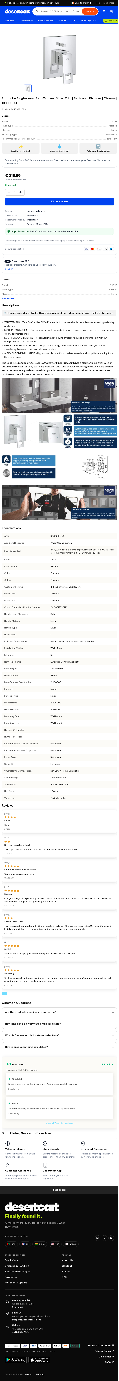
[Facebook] (111, 1238)
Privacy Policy (104, 1351)
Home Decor (26, 20)
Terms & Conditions (101, 1345)
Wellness (9, 20)
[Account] (104, 11)
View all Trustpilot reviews (59, 1123)
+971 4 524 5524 (20, 1332)
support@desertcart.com (26, 1319)
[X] (104, 1238)
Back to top (59, 1189)
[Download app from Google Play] (16, 1360)
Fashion (62, 20)
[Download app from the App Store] (39, 1360)
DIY (73, 20)
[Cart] (111, 11)
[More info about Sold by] (44, 211)
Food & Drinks (45, 20)
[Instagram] (97, 1238)
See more (8, 298)
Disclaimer (106, 1356)
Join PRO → (10, 269)
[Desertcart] (17, 11)
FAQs (109, 1362)
